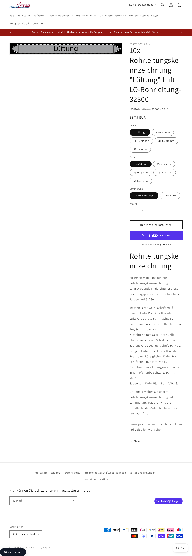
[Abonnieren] (72, 500)
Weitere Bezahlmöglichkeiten (156, 244)
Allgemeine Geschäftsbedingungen (105, 472)
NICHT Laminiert (144, 195)
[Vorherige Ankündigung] (11, 32)
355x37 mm (164, 172)
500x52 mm (141, 181)
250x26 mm (141, 172)
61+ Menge (140, 149)
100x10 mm (141, 164)
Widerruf (56, 472)
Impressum (40, 472)
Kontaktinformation (96, 479)
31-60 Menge (166, 140)
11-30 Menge (141, 140)
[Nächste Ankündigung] (181, 32)
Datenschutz (72, 472)
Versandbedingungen (142, 472)
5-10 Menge (163, 132)
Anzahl (133, 203)
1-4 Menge (140, 132)
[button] (19, 15)
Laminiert (170, 195)
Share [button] (137, 441)
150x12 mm (164, 164)
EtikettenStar (23, 547)
